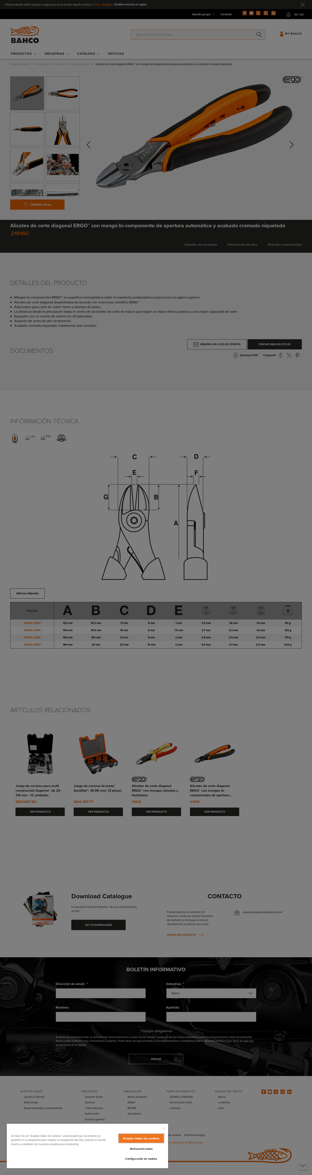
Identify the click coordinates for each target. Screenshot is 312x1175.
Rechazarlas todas (141, 1149)
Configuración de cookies (141, 1159)
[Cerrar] (164, 1128)
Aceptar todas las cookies (141, 1138)
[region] (87, 1145)
